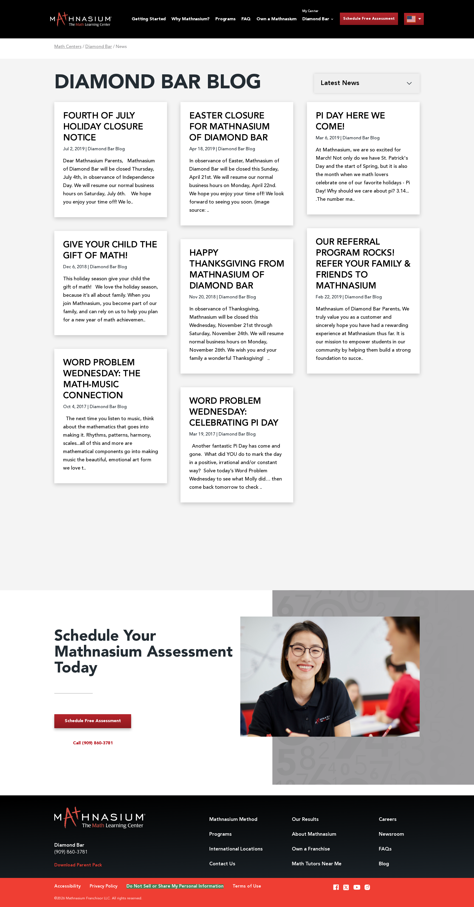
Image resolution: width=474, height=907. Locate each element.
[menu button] (414, 19)
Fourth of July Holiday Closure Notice (103, 127)
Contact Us (222, 863)
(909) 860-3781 (71, 852)
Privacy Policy (103, 886)
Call (93, 743)
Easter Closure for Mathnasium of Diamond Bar (229, 127)
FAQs (385, 849)
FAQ (246, 19)
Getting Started (149, 19)
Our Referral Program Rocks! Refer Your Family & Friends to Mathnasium (363, 264)
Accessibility (67, 886)
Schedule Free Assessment (369, 19)
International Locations (236, 849)
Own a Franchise (311, 849)
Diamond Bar (98, 47)
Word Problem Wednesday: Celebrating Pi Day (233, 412)
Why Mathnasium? (190, 19)
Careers (388, 819)
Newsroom (391, 834)
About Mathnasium (314, 834)
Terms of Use (247, 886)
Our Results (305, 819)
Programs (225, 19)
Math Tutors (317, 863)
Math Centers (67, 47)
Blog (384, 863)
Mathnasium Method (233, 819)
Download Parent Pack (78, 865)
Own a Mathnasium (276, 19)
